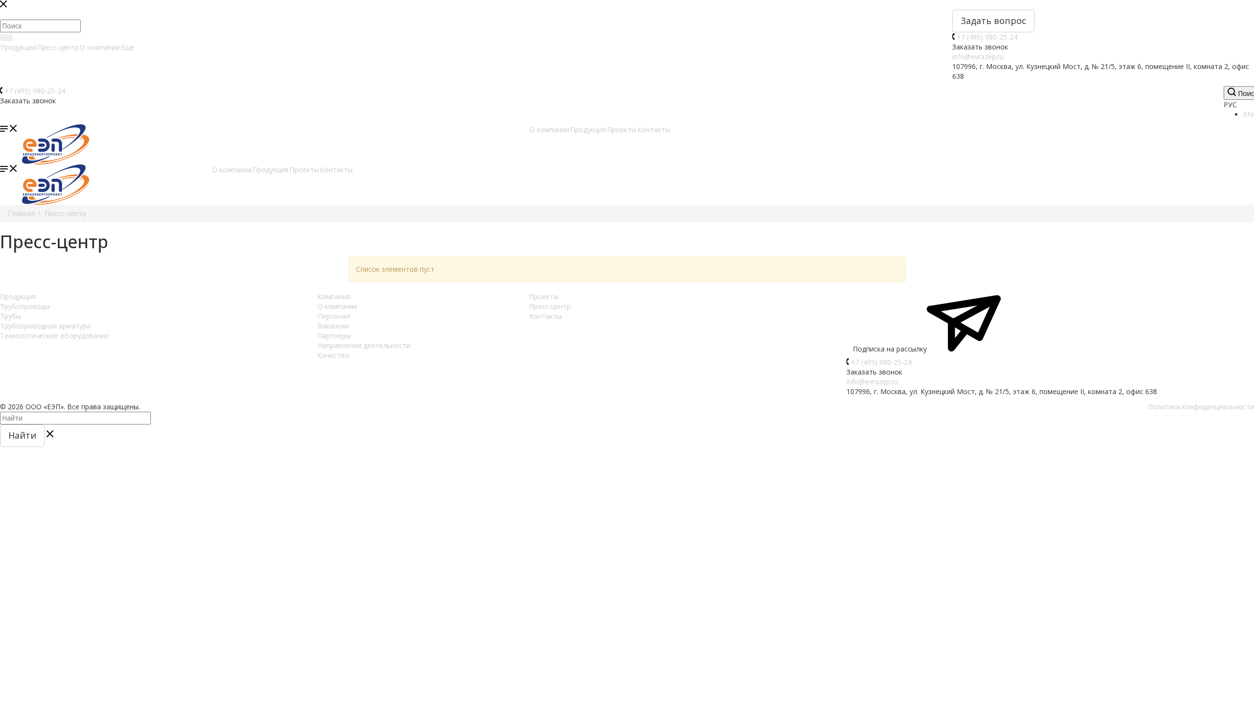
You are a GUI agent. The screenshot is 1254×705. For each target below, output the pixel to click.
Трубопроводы (25, 306)
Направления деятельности (363, 345)
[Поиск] (6, 37)
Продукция (18, 47)
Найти (22, 435)
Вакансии (333, 325)
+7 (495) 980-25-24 (987, 37)
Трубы (10, 316)
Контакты (545, 316)
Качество (333, 355)
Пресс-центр (58, 47)
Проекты (543, 296)
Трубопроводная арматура (45, 325)
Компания (334, 296)
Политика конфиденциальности (1201, 406)
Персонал (333, 316)
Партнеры (334, 335)
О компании (100, 47)
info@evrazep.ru (978, 56)
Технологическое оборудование (54, 335)
